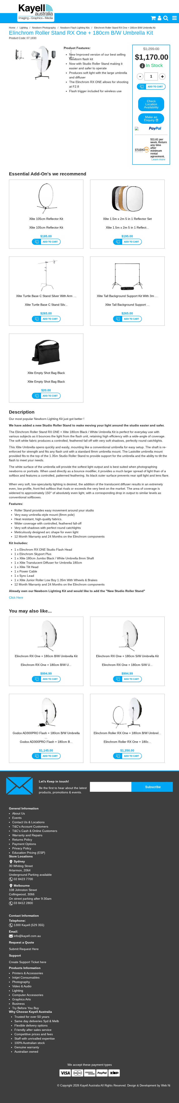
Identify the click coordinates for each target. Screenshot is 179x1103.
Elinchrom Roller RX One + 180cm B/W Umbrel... (127, 733)
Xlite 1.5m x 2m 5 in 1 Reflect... (127, 227)
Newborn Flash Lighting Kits (75, 27)
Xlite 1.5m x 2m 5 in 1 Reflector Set (127, 219)
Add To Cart (46, 242)
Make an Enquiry (150, 118)
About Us (18, 813)
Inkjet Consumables (26, 977)
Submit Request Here (24, 949)
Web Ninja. (168, 1085)
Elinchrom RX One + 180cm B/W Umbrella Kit (46, 656)
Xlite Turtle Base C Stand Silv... (46, 304)
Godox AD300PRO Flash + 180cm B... (46, 741)
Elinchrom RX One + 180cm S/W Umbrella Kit (127, 656)
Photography (21, 982)
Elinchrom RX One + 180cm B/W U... (46, 665)
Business (18, 1003)
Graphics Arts (21, 999)
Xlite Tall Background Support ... (127, 304)
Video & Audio (21, 986)
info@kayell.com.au (27, 936)
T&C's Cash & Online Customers (34, 831)
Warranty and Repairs (27, 835)
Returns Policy (22, 839)
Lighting (24, 27)
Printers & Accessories (27, 973)
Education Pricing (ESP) (28, 852)
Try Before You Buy (25, 1008)
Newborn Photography (44, 27)
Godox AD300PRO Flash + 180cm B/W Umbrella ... (46, 735)
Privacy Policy (21, 848)
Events (17, 818)
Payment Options (24, 844)
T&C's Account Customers (30, 826)
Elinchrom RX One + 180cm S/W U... (127, 665)
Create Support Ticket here (27, 962)
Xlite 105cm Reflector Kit (46, 219)
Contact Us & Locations (28, 822)
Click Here (16, 597)
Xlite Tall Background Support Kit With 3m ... (127, 296)
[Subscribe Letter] (19, 785)
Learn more (158, 159)
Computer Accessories (27, 995)
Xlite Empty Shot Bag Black (46, 373)
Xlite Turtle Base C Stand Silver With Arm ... (46, 296)
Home (12, 27)
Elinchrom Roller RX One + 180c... (127, 741)
